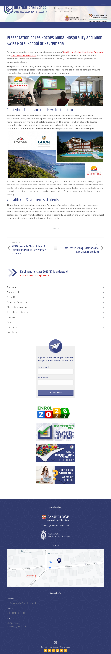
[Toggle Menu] (103, 25)
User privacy (64, 647)
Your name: (43, 377)
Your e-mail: (43, 367)
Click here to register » (34, 275)
